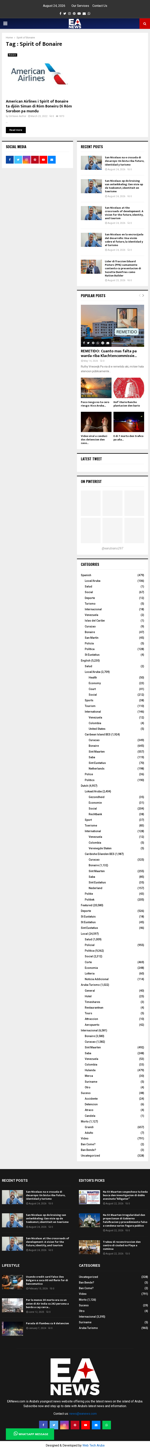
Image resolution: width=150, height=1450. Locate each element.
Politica (90, 950)
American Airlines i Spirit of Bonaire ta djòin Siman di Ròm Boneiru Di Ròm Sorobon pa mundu (39, 106)
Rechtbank (95, 814)
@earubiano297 (112, 548)
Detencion (91, 1104)
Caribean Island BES (98, 734)
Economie (95, 802)
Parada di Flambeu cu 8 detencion (47, 1323)
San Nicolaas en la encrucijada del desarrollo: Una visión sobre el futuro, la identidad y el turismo (124, 239)
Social (89, 592)
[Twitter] (54, 1425)
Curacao (94, 740)
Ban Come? (88, 1144)
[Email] (96, 1425)
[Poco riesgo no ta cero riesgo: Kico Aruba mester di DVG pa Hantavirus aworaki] (96, 388)
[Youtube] (85, 1425)
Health (93, 677)
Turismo (90, 603)
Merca (89, 1075)
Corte (88, 962)
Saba (92, 757)
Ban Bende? (88, 1149)
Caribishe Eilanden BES (99, 854)
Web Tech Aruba (93, 1445)
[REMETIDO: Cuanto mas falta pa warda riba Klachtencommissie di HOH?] (112, 326)
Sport (88, 819)
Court (92, 689)
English (85, 660)
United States (97, 728)
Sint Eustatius (97, 762)
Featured (86, 905)
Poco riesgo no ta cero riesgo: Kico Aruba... (95, 404)
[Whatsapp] (106, 1425)
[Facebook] (43, 1425)
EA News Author (17, 116)
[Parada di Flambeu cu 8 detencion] (12, 1329)
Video (84, 1138)
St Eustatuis (88, 916)
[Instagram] (64, 1425)
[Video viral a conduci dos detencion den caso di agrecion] (96, 422)
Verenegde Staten (100, 848)
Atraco (89, 1110)
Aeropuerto (92, 1024)
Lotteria (90, 973)
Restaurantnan (94, 1007)
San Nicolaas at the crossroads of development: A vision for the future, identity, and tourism (124, 213)
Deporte (90, 598)
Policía (89, 643)
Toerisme (91, 825)
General (90, 990)
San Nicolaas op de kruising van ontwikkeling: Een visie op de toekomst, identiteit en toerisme (124, 186)
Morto (85, 1121)
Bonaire (12, 55)
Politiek (89, 899)
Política (90, 649)
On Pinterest (91, 481)
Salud (88, 586)
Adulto (89, 1132)
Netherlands (96, 768)
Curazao (90, 626)
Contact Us (99, 6)
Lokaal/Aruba (93, 791)
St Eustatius (92, 654)
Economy (95, 683)
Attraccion (91, 1018)
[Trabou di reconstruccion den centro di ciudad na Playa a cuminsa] (89, 1247)
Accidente (91, 1098)
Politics (90, 780)
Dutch (84, 785)
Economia (91, 967)
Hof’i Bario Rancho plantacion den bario (126, 404)
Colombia (95, 723)
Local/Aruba (92, 580)
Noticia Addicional (97, 979)
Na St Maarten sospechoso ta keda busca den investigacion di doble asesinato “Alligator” (125, 1195)
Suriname (91, 1081)
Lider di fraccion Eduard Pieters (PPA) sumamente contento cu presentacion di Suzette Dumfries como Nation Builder (123, 268)
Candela (90, 1115)
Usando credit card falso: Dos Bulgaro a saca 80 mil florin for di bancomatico (47, 1280)
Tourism (90, 706)
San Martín (91, 637)
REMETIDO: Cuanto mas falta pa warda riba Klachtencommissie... (109, 353)
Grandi (89, 1127)
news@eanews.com (83, 1413)
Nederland (95, 888)
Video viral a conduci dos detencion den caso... (94, 439)
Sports (89, 700)
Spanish (86, 575)
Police (89, 774)
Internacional (93, 609)
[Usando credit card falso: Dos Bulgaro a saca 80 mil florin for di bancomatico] (12, 1282)
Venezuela (91, 614)
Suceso (86, 1093)
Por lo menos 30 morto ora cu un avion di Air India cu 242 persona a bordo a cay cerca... (47, 1303)
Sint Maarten (97, 751)
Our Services (80, 6)
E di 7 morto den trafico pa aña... (128, 438)
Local (84, 933)
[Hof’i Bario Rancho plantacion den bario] (128, 388)
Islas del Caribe (95, 620)
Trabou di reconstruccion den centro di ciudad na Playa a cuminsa (122, 1245)
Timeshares (92, 1002)
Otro (87, 1087)
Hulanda (90, 1070)
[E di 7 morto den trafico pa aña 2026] (128, 422)
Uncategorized (90, 1155)
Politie (89, 893)
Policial (90, 945)
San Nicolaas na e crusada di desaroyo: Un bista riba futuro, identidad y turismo (124, 161)
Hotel (88, 996)
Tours (88, 1013)
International (93, 711)
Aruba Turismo (90, 984)
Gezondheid (96, 797)
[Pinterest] (75, 1425)
